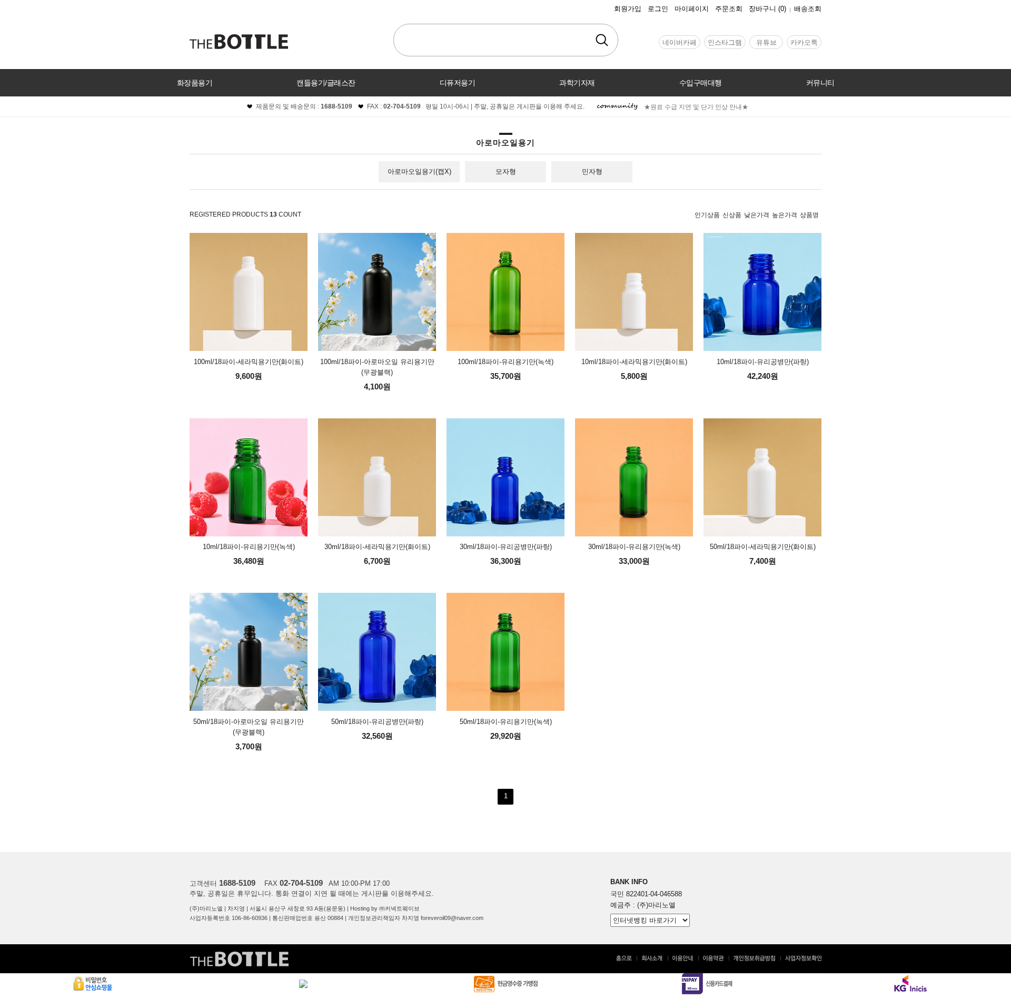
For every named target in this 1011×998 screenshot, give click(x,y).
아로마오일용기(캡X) (419, 171)
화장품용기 (195, 83)
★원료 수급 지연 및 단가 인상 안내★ (696, 107)
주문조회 (728, 9)
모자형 (505, 171)
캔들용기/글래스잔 (325, 83)
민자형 (592, 171)
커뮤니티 (820, 83)
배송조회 (807, 9)
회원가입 (627, 9)
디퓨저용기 (457, 83)
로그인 (658, 9)
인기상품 (707, 215)
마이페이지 (692, 9)
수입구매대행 (700, 83)
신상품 (731, 215)
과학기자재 (577, 83)
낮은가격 (756, 215)
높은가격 (784, 215)
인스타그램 (725, 42)
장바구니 (767, 9)
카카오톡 (804, 42)
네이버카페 (679, 42)
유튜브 (766, 42)
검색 (602, 40)
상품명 (809, 215)
